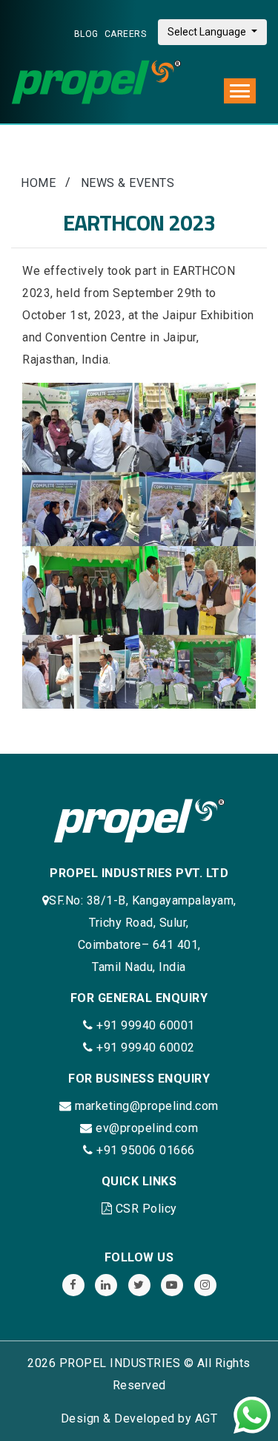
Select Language (208, 32)
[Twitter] (139, 1285)
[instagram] (205, 1285)
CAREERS (126, 34)
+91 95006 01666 (144, 1150)
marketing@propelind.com (147, 1106)
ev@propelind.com (147, 1128)
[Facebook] (73, 1285)
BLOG (86, 34)
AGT (206, 1418)
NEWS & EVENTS (128, 183)
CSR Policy (146, 1209)
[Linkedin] (106, 1285)
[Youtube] (172, 1285)
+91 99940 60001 (144, 1025)
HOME (38, 183)
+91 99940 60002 (144, 1047)
